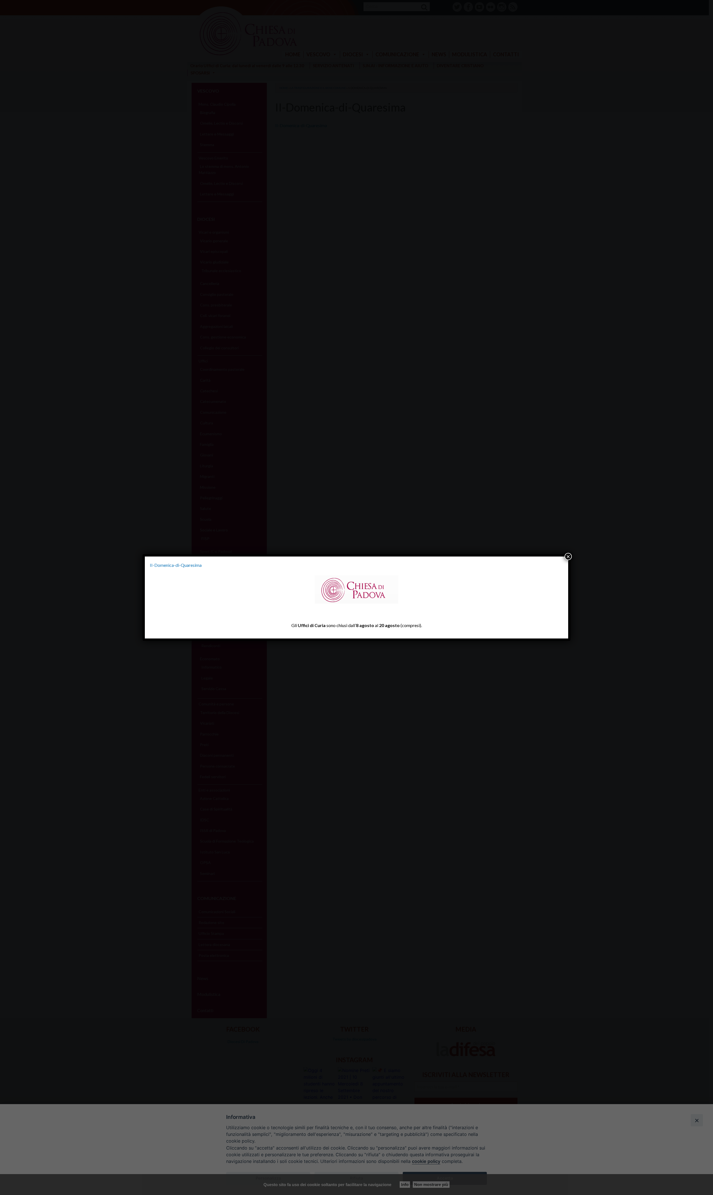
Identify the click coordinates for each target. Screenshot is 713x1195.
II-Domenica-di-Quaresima (176, 565)
